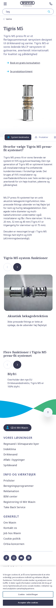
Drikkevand (10, 454)
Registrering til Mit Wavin (19, 502)
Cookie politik (12, 538)
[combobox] (28, 12)
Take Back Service (14, 507)
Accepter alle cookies (28, 602)
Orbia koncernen (13, 544)
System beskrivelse (20, 137)
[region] (28, 587)
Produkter (43, 137)
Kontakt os (10, 528)
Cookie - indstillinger (28, 594)
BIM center (10, 496)
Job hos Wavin (12, 533)
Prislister (9, 480)
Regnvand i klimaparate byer (21, 443)
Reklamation (11, 491)
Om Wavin (9, 522)
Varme (9, 19)
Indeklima (9, 449)
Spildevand (10, 465)
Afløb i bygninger (14, 459)
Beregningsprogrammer (18, 486)
